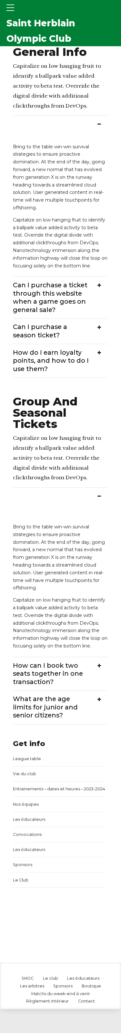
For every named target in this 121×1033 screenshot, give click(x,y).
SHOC (28, 978)
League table (27, 758)
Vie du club (24, 773)
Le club (50, 978)
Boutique (91, 986)
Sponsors (22, 864)
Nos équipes (26, 804)
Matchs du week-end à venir (60, 993)
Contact (86, 1001)
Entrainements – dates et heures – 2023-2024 (59, 788)
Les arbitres (32, 986)
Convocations (27, 834)
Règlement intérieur (47, 1001)
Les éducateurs (29, 819)
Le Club (20, 880)
